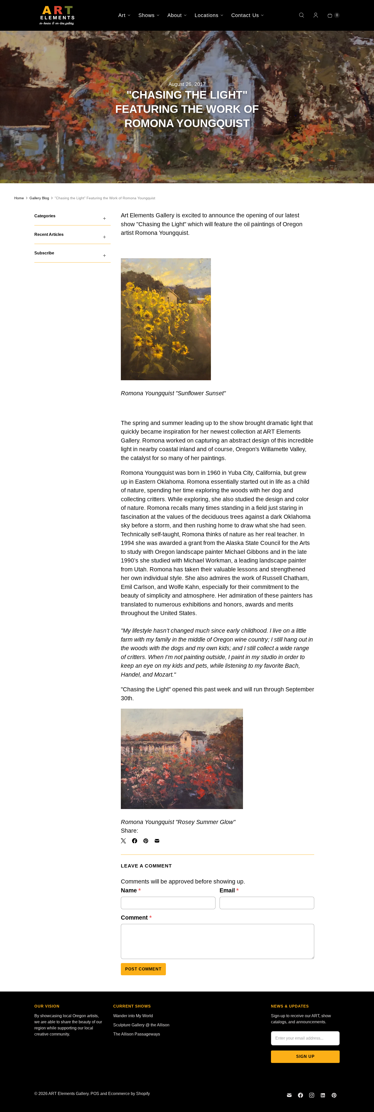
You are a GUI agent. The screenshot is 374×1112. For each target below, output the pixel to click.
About (174, 15)
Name (131, 890)
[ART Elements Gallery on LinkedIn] (322, 1095)
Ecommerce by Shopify (129, 1093)
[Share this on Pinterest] (145, 840)
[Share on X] (125, 840)
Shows (146, 15)
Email (229, 890)
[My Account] (316, 15)
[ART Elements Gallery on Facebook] (300, 1095)
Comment (136, 917)
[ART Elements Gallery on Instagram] (311, 1095)
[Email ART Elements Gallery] (289, 1095)
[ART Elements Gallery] (57, 15)
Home (19, 198)
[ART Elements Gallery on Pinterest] (334, 1095)
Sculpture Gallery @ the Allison (141, 1025)
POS (95, 1093)
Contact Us (245, 15)
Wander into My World (133, 1016)
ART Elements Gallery (68, 1093)
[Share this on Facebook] (134, 840)
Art (122, 15)
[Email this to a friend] (157, 840)
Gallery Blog (39, 198)
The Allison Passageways (136, 1034)
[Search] (301, 15)
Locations (207, 15)
